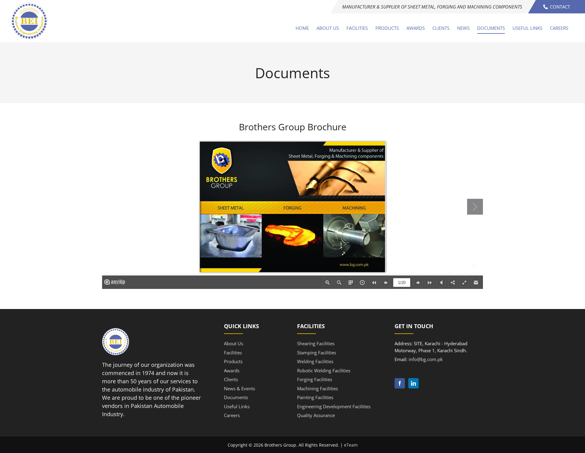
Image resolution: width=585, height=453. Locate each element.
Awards (231, 370)
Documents (236, 397)
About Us (233, 343)
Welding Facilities (315, 361)
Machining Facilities (317, 388)
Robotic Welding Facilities (323, 370)
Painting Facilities (315, 397)
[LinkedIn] (413, 383)
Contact (559, 7)
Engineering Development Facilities (333, 406)
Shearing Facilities (316, 343)
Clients (231, 379)
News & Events (239, 388)
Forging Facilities (314, 379)
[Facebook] (400, 383)
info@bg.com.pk (426, 359)
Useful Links (237, 406)
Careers (232, 415)
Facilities (233, 352)
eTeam (351, 445)
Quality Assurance (316, 415)
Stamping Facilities (316, 352)
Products (233, 361)
